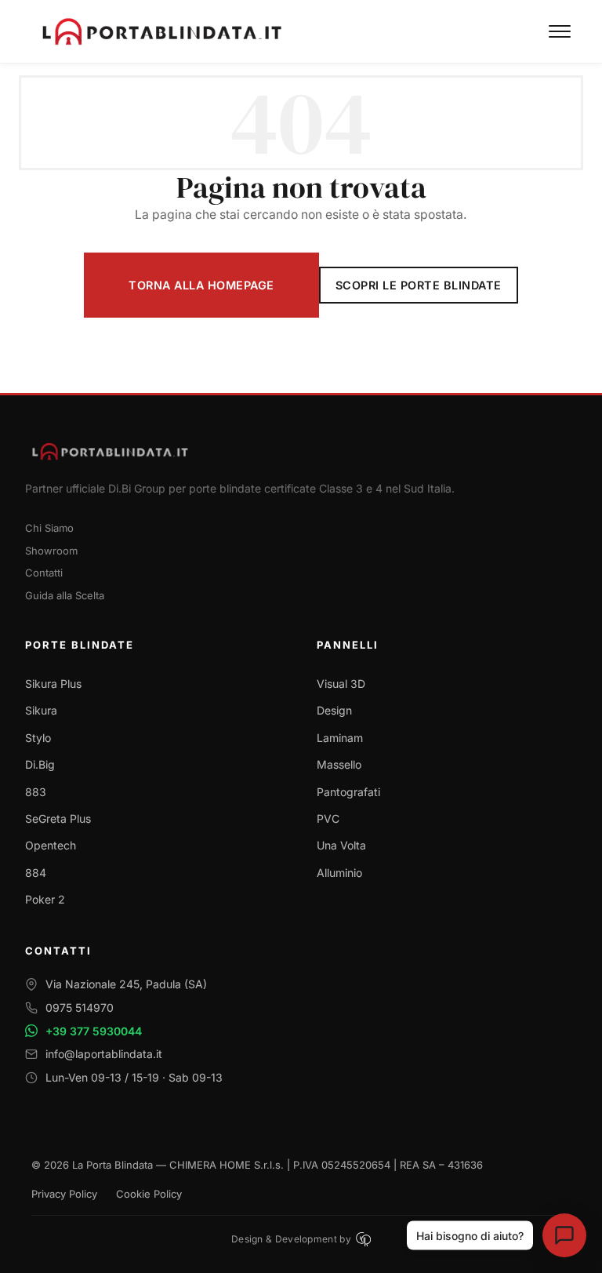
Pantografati (348, 791)
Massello (339, 764)
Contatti (44, 572)
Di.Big (40, 764)
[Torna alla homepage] (301, 451)
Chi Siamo (49, 528)
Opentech (50, 845)
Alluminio (339, 872)
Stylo (38, 737)
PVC (328, 818)
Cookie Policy (149, 1194)
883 (35, 791)
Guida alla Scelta (64, 595)
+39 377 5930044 (93, 1031)
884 (35, 872)
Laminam (340, 737)
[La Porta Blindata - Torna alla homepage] (290, 31)
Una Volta (341, 845)
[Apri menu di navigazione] (560, 31)
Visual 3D (341, 683)
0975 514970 (79, 1007)
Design (334, 710)
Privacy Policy (64, 1194)
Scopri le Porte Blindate (418, 285)
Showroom (51, 550)
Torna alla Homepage (201, 285)
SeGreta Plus (58, 818)
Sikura (41, 710)
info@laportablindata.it (103, 1053)
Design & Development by (291, 1239)
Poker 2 (45, 899)
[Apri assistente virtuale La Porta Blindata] (564, 1235)
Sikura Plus (53, 683)
